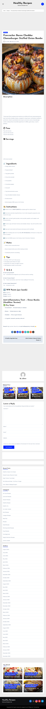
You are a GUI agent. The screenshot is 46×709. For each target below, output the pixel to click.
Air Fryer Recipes (7, 493)
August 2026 (6, 549)
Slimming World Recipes (8, 392)
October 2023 (6, 621)
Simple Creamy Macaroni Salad (10, 475)
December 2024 (6, 602)
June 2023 (5, 634)
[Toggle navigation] (3, 4)
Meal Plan (5, 518)
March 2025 (5, 593)
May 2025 (5, 587)
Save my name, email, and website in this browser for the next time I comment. (22, 443)
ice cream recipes (7, 509)
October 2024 (6, 609)
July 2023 (5, 631)
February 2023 (6, 646)
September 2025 (7, 580)
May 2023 (5, 637)
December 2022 (6, 653)
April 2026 (5, 562)
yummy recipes (6, 540)
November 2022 (6, 656)
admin (8, 41)
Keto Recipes (6, 512)
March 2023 (5, 643)
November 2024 (6, 606)
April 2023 (5, 640)
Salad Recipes (36, 389)
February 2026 (6, 568)
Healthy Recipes (22, 3)
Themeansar (36, 707)
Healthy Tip (5, 506)
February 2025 (6, 596)
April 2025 (5, 590)
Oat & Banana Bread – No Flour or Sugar (12, 481)
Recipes (5, 32)
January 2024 (6, 618)
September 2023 (7, 624)
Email (4, 432)
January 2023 (6, 650)
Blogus (30, 707)
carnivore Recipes (7, 496)
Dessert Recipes (6, 499)
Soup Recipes (6, 531)
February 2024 (6, 615)
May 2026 (5, 558)
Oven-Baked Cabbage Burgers (10, 484)
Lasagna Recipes (7, 515)
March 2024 (6, 612)
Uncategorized (6, 534)
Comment (5, 408)
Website (5, 438)
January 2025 (6, 599)
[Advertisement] (23, 22)
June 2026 (5, 555)
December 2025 (6, 574)
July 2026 (5, 552)
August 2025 (6, 584)
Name (5, 426)
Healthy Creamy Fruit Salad (9, 471)
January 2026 (6, 571)
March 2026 (6, 565)
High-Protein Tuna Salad (8, 478)
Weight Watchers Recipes (9, 537)
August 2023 (6, 628)
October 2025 (6, 577)
